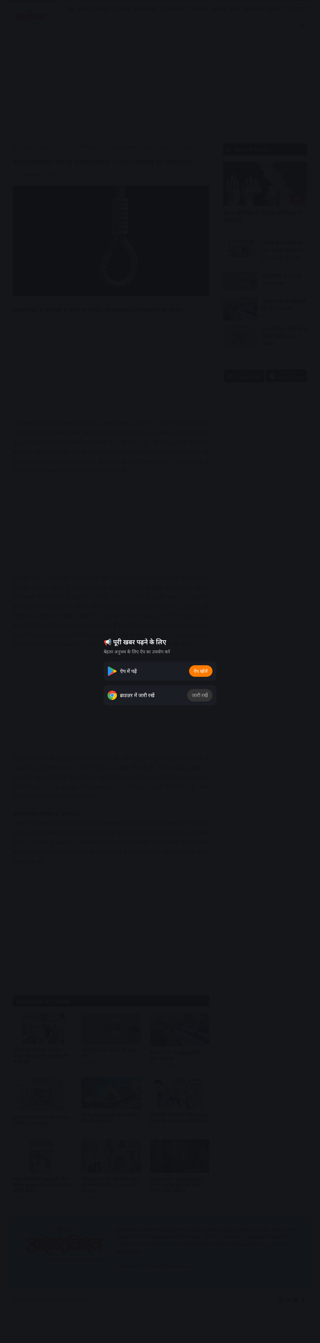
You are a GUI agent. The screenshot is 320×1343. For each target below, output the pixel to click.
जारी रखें (200, 695)
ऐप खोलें (201, 671)
